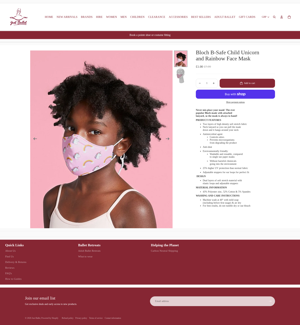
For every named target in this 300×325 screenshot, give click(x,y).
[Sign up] (270, 301)
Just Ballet (36, 318)
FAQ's (8, 273)
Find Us (9, 256)
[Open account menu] (281, 17)
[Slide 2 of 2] (180, 76)
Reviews (9, 267)
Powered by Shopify (49, 318)
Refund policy (67, 318)
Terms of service (96, 318)
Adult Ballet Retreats (89, 250)
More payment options (235, 102)
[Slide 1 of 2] (180, 59)
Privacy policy (81, 318)
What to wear (85, 256)
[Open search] (274, 17)
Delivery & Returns (15, 262)
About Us (10, 250)
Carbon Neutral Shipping (164, 250)
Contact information (113, 318)
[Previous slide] (34, 139)
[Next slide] (169, 139)
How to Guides (13, 278)
